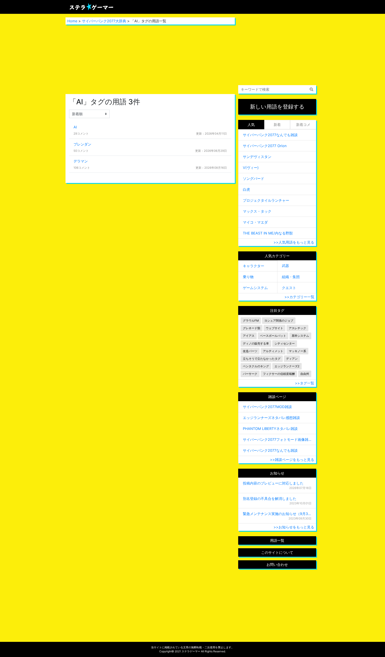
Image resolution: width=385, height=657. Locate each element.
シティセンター (284, 343)
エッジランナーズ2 (286, 366)
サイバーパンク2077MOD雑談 (267, 406)
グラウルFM (251, 320)
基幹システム (300, 335)
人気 (251, 124)
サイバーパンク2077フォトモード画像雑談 (277, 439)
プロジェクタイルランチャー (266, 200)
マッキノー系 (297, 351)
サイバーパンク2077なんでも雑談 (270, 135)
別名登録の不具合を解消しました (269, 498)
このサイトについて (277, 552)
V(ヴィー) (251, 167)
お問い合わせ (277, 564)
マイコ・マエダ (255, 222)
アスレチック (297, 328)
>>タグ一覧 (304, 383)
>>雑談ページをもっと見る (292, 459)
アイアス (248, 335)
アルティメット (273, 351)
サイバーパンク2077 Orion (265, 146)
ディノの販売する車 (256, 343)
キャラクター (253, 266)
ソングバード (253, 178)
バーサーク (250, 374)
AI (75, 127)
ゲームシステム (255, 287)
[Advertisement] (150, 59)
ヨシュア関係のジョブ (278, 320)
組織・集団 (291, 277)
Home (72, 21)
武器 (285, 265)
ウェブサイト (274, 328)
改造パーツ (250, 351)
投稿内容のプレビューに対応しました (273, 483)
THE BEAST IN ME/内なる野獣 (268, 233)
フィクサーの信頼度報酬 (279, 374)
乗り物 (248, 277)
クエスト (289, 287)
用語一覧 (277, 540)
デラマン (81, 161)
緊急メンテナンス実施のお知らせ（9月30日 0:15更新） (277, 513)
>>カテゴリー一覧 (299, 297)
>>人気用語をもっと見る (294, 242)
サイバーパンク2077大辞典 (104, 21)
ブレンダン (82, 144)
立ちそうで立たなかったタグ (262, 358)
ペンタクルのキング (256, 366)
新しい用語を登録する (277, 106)
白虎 (246, 189)
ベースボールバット (273, 335)
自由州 (304, 374)
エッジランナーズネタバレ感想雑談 (271, 417)
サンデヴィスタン (257, 156)
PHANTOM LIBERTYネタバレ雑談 (270, 428)
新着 (277, 124)
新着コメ (303, 124)
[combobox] (277, 89)
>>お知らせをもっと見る (294, 527)
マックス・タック (257, 211)
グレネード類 (251, 328)
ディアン (292, 358)
